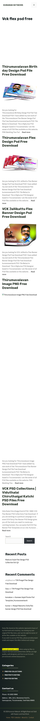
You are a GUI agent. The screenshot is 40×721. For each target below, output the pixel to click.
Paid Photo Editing (12, 675)
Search (8, 536)
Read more (26, 132)
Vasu (7, 589)
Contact (31, 717)
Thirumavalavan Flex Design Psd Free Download (19, 141)
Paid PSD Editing (11, 678)
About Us (25, 717)
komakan (8, 597)
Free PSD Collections (13, 671)
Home (8, 717)
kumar (7, 606)
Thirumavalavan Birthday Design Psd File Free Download (19, 70)
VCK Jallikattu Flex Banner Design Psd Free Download (17, 213)
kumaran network (13, 5)
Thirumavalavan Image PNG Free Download (15, 284)
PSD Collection (16, 717)
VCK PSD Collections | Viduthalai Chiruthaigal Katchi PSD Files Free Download (19, 496)
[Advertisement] (20, 43)
